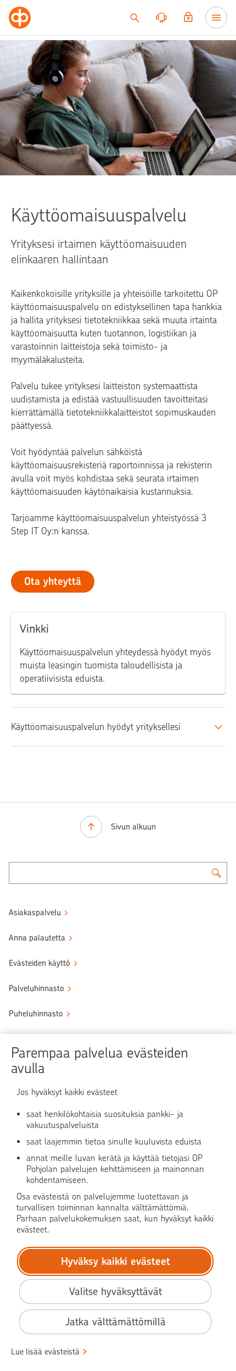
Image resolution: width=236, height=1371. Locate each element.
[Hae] (134, 17)
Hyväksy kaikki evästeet (115, 1261)
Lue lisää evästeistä (45, 1352)
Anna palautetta (37, 938)
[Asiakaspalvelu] (161, 17)
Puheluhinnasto (36, 1014)
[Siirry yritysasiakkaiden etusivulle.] (20, 18)
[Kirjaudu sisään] (188, 17)
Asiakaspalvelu (35, 912)
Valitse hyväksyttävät (115, 1291)
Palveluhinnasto (36, 988)
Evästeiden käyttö (39, 963)
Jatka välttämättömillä (115, 1321)
